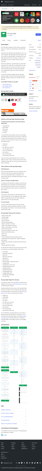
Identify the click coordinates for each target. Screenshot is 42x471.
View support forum (33, 100)
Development (23, 40)
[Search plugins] (13, 9)
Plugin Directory (4, 4)
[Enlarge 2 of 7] (7, 370)
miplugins (10, 35)
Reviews (9, 40)
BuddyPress (4, 458)
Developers (24, 446)
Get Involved (34, 442)
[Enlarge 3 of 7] (16, 328)
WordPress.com (5, 452)
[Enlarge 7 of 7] (25, 398)
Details (3, 40)
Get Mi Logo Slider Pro (17, 284)
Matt (2, 454)
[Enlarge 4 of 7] (25, 328)
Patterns (13, 448)
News (2, 444)
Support (39, 40)
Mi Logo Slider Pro (6, 87)
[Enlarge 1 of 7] (7, 328)
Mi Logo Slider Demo (7, 84)
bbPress (3, 456)
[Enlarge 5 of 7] (25, 388)
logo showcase (37, 64)
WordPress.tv (25, 448)
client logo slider (37, 62)
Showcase (13, 442)
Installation (16, 40)
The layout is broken (5, 420)
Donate (34, 446)
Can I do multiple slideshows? (7, 416)
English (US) (39, 57)
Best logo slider (37, 60)
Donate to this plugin (33, 110)
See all (39, 90)
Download (38, 34)
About (2, 442)
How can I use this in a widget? (7, 413)
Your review (31, 90)
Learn (23, 442)
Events (33, 444)
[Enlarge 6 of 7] (25, 393)
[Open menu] (40, 1)
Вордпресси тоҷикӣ (8, 462)
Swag (33, 448)
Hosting (2, 446)
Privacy (2, 448)
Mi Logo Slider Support (7, 86)
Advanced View (32, 70)
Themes (13, 444)
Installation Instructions (5, 409)
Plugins (12, 446)
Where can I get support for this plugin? (9, 423)
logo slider (38, 67)
